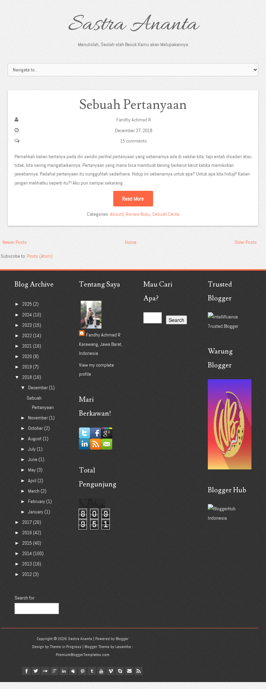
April (32, 480)
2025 (27, 304)
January (36, 512)
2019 (27, 367)
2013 (27, 564)
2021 (27, 346)
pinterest (82, 671)
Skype (120, 671)
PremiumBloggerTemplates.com (82, 654)
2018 (27, 377)
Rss (138, 671)
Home (130, 242)
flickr (45, 671)
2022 (27, 335)
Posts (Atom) (40, 256)
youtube (101, 671)
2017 (27, 522)
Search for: (25, 598)
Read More (133, 198)
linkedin (64, 671)
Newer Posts (14, 242)
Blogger (122, 638)
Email (129, 671)
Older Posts (245, 242)
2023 (27, 325)
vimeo (110, 671)
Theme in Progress (65, 646)
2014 (27, 553)
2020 (27, 356)
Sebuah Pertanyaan (133, 104)
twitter (36, 671)
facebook (26, 671)
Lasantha (123, 646)
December (38, 387)
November (38, 418)
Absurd (117, 214)
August (35, 438)
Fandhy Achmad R (133, 120)
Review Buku (138, 214)
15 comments (133, 141)
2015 (27, 543)
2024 (27, 315)
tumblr (92, 671)
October (36, 428)
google (54, 671)
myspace (73, 671)
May (32, 470)
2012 (27, 574)
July (32, 449)
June (33, 459)
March (34, 491)
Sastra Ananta (133, 25)
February (37, 501)
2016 (27, 532)
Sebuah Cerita (165, 214)
